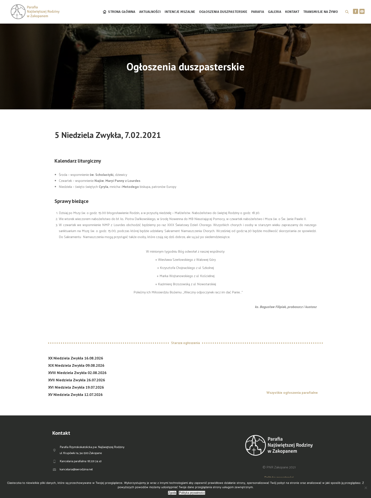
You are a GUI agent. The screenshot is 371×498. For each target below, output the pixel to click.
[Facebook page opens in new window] (355, 11)
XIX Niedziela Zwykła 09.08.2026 (76, 365)
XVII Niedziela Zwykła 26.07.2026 (76, 379)
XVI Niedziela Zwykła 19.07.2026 (76, 387)
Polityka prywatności (192, 492)
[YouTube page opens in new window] (362, 11)
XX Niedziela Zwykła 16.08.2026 (75, 358)
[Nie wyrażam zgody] (365, 488)
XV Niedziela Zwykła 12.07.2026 (75, 394)
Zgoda (172, 492)
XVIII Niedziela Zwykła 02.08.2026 (77, 372)
